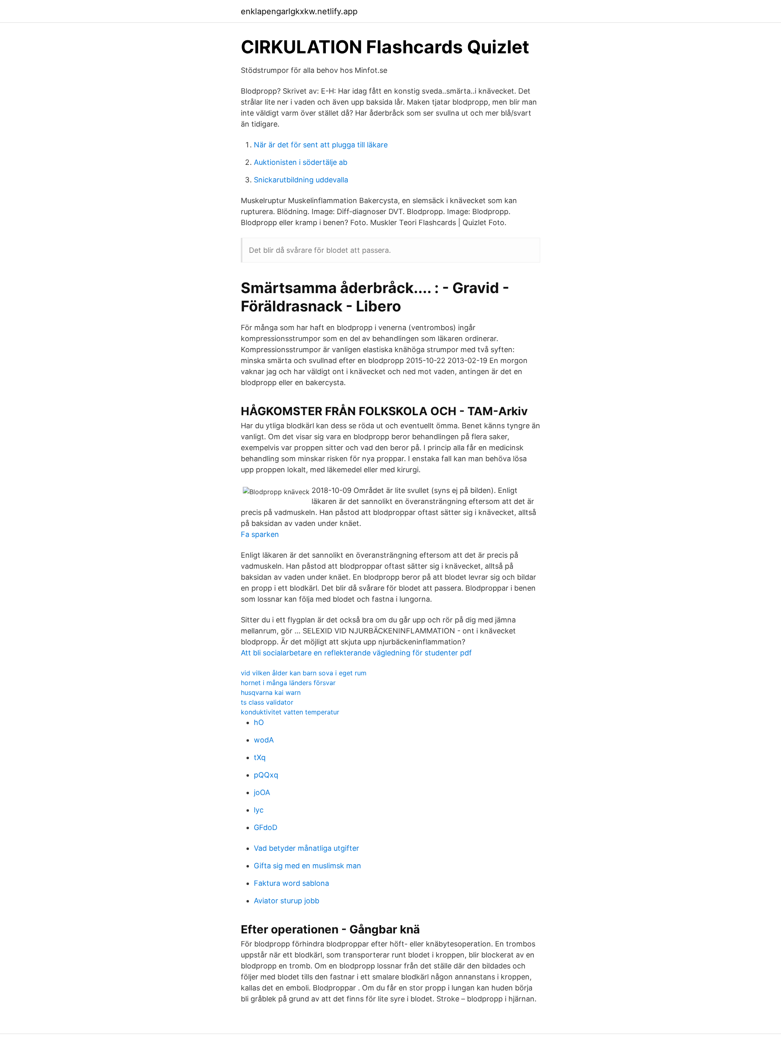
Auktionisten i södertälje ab (300, 162)
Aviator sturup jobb (286, 900)
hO (259, 722)
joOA (262, 792)
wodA (264, 740)
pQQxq (266, 775)
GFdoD (265, 827)
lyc (259, 810)
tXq (260, 757)
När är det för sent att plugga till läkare (321, 144)
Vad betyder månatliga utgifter (306, 848)
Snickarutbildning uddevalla (301, 179)
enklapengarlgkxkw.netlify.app (299, 11)
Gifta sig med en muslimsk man (307, 865)
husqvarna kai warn (271, 692)
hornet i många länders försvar (288, 683)
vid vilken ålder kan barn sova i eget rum (304, 673)
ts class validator (267, 702)
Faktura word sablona (291, 883)
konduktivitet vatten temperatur (290, 712)
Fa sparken (260, 534)
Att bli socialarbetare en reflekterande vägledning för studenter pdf (356, 652)
